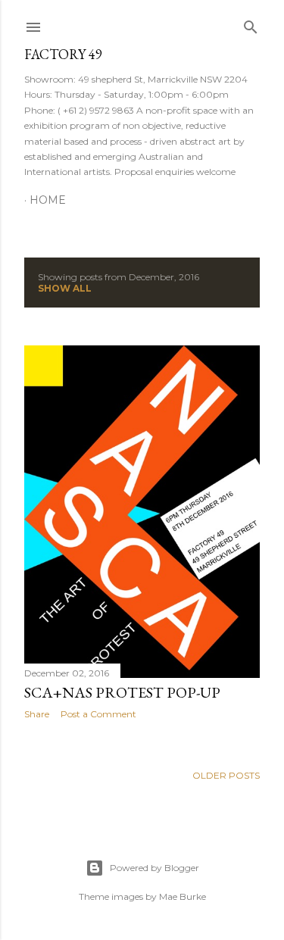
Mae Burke (182, 896)
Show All (65, 288)
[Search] (251, 24)
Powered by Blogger (154, 867)
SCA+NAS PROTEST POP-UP (122, 692)
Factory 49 (63, 54)
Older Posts (226, 775)
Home (48, 200)
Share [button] (36, 714)
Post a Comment (98, 714)
